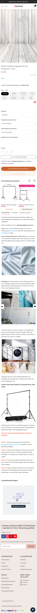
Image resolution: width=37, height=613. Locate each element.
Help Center (26, 580)
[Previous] (29, 180)
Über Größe (23, 563)
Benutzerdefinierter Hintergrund (10, 444)
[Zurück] (2, 60)
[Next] (34, 180)
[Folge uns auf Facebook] (3, 536)
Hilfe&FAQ (23, 559)
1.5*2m (14, 93)
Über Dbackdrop (5, 559)
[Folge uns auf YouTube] (15, 536)
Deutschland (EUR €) (7, 601)
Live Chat (25, 582)
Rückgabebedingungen (26, 569)
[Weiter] (34, 60)
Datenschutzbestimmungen (8, 581)
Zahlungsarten (5, 578)
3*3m (23, 98)
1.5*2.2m (23, 93)
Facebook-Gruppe (6, 569)
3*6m (31, 98)
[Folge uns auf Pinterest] (11, 536)
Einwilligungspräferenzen (7, 591)
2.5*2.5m (13, 98)
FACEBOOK (4, 233)
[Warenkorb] (34, 6)
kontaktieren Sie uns (21, 429)
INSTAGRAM (14, 231)
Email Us (25, 584)
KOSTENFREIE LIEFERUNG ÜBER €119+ (19, 1)
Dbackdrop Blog (5, 587)
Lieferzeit (22, 566)
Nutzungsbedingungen (7, 584)
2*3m (4, 98)
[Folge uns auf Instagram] (7, 536)
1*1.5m (5, 93)
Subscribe (31, 546)
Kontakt (3, 563)
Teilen (2, 78)
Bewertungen (4, 566)
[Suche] (6, 6)
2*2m (32, 93)
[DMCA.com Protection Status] (22, 610)
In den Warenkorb (27, 209)
